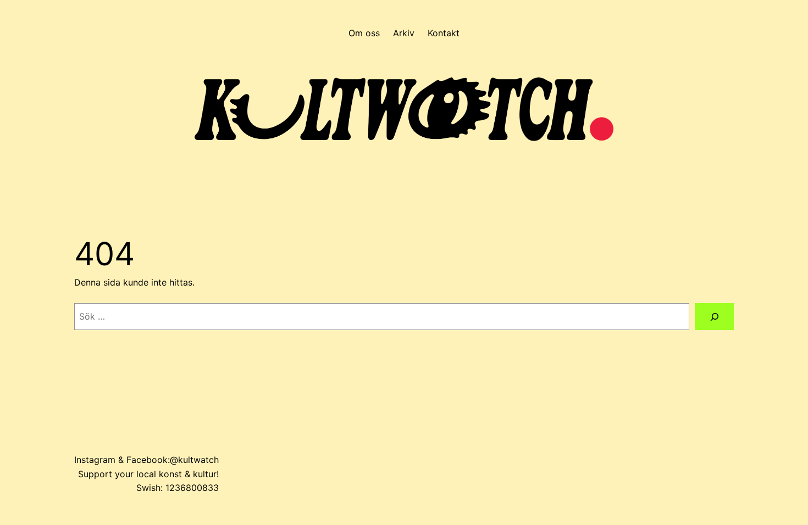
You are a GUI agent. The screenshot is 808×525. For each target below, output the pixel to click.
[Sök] (714, 316)
